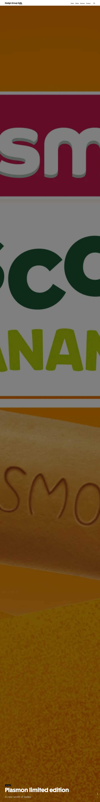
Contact (88, 3)
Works (77, 3)
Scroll (97, 794)
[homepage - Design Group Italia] (13, 3)
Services (82, 3)
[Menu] (94, 3)
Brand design (8, 785)
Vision (72, 3)
